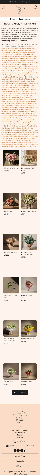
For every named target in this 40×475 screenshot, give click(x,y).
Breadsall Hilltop (31, 58)
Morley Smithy (11, 101)
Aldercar (4, 48)
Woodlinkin (34, 144)
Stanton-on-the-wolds (30, 130)
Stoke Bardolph (14, 132)
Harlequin (9, 83)
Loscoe (10, 97)
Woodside (4, 146)
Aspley (29, 48)
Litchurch (9, 95)
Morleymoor (20, 101)
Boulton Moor (25, 56)
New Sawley (5, 105)
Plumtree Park (16, 114)
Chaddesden (26, 67)
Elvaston (21, 79)
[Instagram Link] (18, 450)
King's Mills (19, 91)
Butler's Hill (9, 65)
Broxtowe (30, 60)
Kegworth (33, 89)
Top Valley (34, 136)
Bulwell (9, 62)
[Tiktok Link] (24, 450)
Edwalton (15, 79)
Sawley (17, 120)
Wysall (29, 146)
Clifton (29, 69)
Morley (3, 101)
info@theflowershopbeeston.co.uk (21, 446)
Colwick (4, 71)
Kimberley (11, 91)
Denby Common (30, 75)
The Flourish (19, 134)
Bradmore (33, 56)
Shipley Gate (12, 124)
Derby (3, 77)
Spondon (22, 126)
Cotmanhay (5, 73)
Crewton (13, 73)
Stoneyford (23, 132)
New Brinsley (11, 103)
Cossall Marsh (17, 71)
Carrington (24, 65)
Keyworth (4, 91)
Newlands (23, 105)
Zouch (33, 146)
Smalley (20, 124)
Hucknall (18, 89)
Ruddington (25, 118)
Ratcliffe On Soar (25, 116)
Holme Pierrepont (19, 87)
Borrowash (10, 56)
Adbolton (30, 46)
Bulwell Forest (17, 62)
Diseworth (9, 77)
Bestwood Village (20, 54)
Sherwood (20, 122)
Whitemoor (5, 142)
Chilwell (6, 69)
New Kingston (31, 103)
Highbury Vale (29, 85)
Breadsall (22, 58)
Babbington (29, 50)
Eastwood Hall (6, 79)
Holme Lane (9, 87)
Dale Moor (13, 75)
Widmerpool (13, 142)
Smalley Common (30, 124)
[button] (20, 455)
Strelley (30, 132)
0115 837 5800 (25, 19)
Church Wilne (14, 69)
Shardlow (33, 120)
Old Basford (12, 112)
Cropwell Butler (33, 73)
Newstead (30, 105)
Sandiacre (10, 120)
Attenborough (12, 50)
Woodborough (25, 144)
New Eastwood (21, 103)
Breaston (4, 60)
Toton (3, 138)
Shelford (4, 122)
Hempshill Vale (19, 85)
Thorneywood (28, 134)
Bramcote (4, 58)
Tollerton (27, 136)
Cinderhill (23, 69)
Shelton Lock (12, 122)
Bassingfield (23, 52)
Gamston (7, 81)
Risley (18, 118)
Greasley (27, 81)
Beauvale (31, 52)
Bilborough (30, 54)
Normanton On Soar (31, 107)
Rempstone (5, 118)
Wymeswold (22, 146)
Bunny (24, 62)
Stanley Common (28, 128)
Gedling (14, 81)
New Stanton (14, 105)
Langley (10, 93)
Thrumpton (13, 136)
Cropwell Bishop (22, 73)
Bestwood (10, 54)
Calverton (17, 65)
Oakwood (28, 109)
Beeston (4, 54)
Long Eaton (24, 95)
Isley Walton (25, 89)
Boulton (17, 56)
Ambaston (17, 48)
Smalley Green (6, 126)
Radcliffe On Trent (7, 116)
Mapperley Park (27, 97)
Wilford (20, 142)
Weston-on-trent (22, 140)
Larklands (17, 93)
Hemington (9, 85)
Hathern (16, 83)
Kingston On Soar (28, 91)
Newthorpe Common (17, 107)
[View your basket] (36, 7)
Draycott (22, 77)
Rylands (4, 120)
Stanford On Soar (10, 128)
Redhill (34, 116)
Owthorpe (20, 112)
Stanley (19, 128)
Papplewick (29, 112)
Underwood (22, 138)
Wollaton (16, 144)
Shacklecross (25, 120)
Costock (25, 71)
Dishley (15, 77)
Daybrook (21, 75)
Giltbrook (20, 81)
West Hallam (12, 140)
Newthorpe (5, 107)
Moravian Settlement (31, 99)
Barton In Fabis (14, 52)
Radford (17, 116)
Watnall (28, 138)
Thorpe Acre (5, 136)
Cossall (9, 71)
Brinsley (10, 60)
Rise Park (13, 118)
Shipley (26, 122)
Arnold (24, 48)
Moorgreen (19, 99)
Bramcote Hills (13, 58)
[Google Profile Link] (21, 450)
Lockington (16, 95)
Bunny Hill (30, 62)
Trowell (15, 138)
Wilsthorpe (9, 144)
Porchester (25, 114)
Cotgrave (31, 71)
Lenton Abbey (31, 93)
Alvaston (11, 48)
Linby (3, 95)
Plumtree (8, 114)
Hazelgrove (23, 83)
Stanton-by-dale (16, 130)
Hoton (12, 89)
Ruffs (30, 118)
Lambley (4, 93)
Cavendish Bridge (15, 67)
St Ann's (27, 126)
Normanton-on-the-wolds (9, 109)
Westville (31, 140)
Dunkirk (27, 77)
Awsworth (21, 50)
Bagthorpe (5, 52)
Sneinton (15, 126)
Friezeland (28, 79)
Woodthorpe (13, 146)
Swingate (12, 134)
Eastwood (34, 77)
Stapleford (4, 132)
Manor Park (17, 97)
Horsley (28, 87)
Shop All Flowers (20, 393)
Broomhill (23, 60)
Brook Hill (16, 60)
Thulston (21, 136)
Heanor (30, 83)
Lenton (23, 93)
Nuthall (21, 109)
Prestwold (32, 114)
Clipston (34, 69)
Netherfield (29, 101)
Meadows (11, 99)
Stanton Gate (6, 130)
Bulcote (4, 62)
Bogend (4, 56)
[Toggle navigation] (3, 7)
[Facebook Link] (15, 450)
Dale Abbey (5, 75)
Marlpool (4, 99)
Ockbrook (4, 112)
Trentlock (9, 138)
